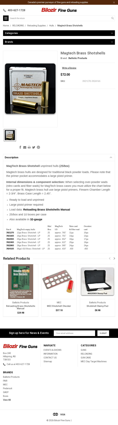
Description (11, 157)
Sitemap (48, 361)
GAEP (6, 392)
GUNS (83, 350)
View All (7, 400)
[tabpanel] (21, 290)
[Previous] (109, 258)
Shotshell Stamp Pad (97, 306)
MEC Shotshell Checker (59, 306)
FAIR (5, 381)
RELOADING (86, 354)
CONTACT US (50, 357)
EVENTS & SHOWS (52, 350)
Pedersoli (7, 388)
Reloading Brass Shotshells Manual (20, 307)
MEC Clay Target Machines (94, 361)
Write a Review (69, 68)
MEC (5, 384)
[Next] (114, 258)
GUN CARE (86, 357)
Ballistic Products (11, 377)
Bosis (5, 396)
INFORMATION (50, 354)
